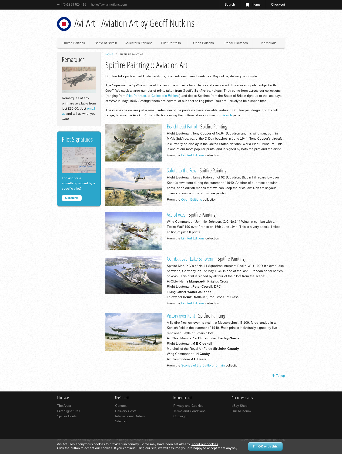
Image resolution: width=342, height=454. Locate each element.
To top (280, 375)
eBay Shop (239, 405)
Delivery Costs (125, 411)
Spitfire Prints (67, 416)
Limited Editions (73, 43)
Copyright (180, 416)
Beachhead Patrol (182, 127)
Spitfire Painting (132, 54)
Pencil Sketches (236, 43)
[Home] (64, 24)
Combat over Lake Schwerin (191, 259)
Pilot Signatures (68, 411)
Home (109, 54)
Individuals (268, 43)
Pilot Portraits (171, 43)
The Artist (64, 405)
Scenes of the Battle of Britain (203, 365)
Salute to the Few (181, 171)
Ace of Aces (176, 215)
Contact (121, 405)
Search (230, 4)
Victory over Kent (181, 316)
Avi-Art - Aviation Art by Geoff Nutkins (134, 23)
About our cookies (204, 444)
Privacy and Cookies (188, 405)
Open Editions (203, 43)
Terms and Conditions (189, 411)
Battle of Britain (106, 43)
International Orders (130, 416)
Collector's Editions (138, 43)
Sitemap (121, 421)
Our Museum (241, 411)
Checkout (278, 4)
